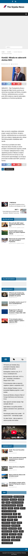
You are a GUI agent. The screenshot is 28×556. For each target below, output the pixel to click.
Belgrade (20, 499)
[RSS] (15, 1)
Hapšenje (10, 519)
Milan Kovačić (21, 227)
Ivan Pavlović (15, 64)
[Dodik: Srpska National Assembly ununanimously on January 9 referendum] (5, 459)
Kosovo (19, 522)
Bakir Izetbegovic (18, 496)
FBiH (20, 516)
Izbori (13, 522)
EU (19, 514)
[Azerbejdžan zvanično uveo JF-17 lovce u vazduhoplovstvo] (5, 303)
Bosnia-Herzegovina (17, 502)
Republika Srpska (7, 531)
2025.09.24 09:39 (13, 314)
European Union (12, 516)
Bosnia (8, 502)
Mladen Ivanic (16, 525)
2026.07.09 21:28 (13, 297)
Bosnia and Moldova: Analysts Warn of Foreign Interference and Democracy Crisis (14, 397)
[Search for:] (14, 47)
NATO (19, 528)
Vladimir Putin (15, 540)
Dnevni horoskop (6, 514)
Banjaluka (5, 499)
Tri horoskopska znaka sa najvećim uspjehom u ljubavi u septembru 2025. (16, 321)
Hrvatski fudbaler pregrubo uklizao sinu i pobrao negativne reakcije (17, 232)
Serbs (3, 537)
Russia (21, 531)
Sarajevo (4, 534)
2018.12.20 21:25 (13, 470)
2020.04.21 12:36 (13, 235)
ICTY (16, 519)
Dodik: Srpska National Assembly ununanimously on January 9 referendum (17, 459)
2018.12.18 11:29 (13, 243)
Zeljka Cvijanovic (7, 542)
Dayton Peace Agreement (9, 511)
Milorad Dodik (6, 525)
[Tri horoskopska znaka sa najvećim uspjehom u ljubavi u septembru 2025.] (5, 320)
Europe (4, 516)
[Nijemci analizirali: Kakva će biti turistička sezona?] (5, 476)
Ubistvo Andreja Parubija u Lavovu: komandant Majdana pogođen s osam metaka (14, 390)
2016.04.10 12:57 (13, 462)
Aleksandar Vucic (7, 496)
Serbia (19, 534)
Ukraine (19, 537)
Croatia (10, 508)
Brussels (19, 505)
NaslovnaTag (12, 528)
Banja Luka (13, 499)
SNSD (13, 537)
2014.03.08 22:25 (13, 453)
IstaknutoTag (9, 169)
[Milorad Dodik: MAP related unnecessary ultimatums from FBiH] (5, 224)
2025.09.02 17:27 (13, 323)
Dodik (15, 514)
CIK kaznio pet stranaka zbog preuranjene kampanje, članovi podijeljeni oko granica (17, 294)
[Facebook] (12, 1)
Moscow (4, 528)
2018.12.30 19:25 (13, 227)
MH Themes (14, 554)
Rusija (15, 531)
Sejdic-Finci (13, 534)
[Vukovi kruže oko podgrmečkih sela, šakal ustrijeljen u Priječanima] (5, 240)
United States (6, 540)
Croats (17, 508)
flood (3, 519)
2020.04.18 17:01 (13, 477)
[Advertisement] (14, 31)
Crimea (4, 508)
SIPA (9, 537)
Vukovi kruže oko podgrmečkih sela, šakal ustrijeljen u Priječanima (17, 240)
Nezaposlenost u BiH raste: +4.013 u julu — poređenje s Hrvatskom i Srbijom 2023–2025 (17, 311)
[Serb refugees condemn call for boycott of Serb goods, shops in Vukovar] (5, 484)
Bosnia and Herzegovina (8, 505)
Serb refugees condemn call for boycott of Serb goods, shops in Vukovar (17, 484)
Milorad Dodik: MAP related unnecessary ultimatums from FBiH (16, 224)
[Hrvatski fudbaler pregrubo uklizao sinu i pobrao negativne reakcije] (5, 232)
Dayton (23, 508)
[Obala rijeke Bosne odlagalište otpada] (5, 468)
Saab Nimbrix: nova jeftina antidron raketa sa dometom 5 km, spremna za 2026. (14, 408)
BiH (3, 502)
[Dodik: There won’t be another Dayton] (5, 451)
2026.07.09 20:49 (13, 305)
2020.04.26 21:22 (6, 64)
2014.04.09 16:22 (13, 487)
